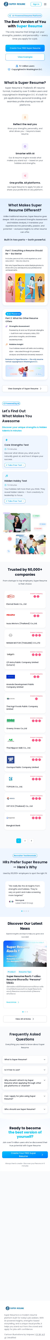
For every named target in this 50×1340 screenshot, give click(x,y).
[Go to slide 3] (26, 911)
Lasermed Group (24, 903)
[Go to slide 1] (21, 911)
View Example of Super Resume (23, 389)
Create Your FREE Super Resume (25, 48)
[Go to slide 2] (24, 911)
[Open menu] (45, 4)
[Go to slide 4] (28, 911)
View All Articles (23, 1019)
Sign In (36, 4)
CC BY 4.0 (40, 1334)
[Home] (13, 4)
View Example (25, 57)
